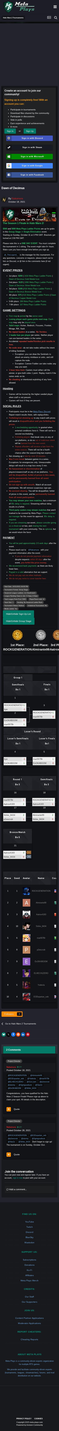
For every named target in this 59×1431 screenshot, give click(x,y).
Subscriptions (29, 1260)
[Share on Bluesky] (4, 1034)
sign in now (18, 1178)
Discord (29, 1232)
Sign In (10, 131)
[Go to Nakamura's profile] (4, 199)
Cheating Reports (29, 1339)
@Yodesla (31, 1079)
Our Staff (29, 1296)
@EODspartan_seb (16, 1079)
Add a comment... (18, 1189)
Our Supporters (29, 1302)
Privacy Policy (23, 1419)
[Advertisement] (29, 53)
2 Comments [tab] (13, 1050)
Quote (17, 1109)
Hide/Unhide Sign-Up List (18, 614)
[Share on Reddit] (18, 1034)
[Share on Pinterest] (28, 1034)
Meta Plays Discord (41, 411)
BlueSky (30, 1237)
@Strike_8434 (30, 1088)
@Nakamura (33, 550)
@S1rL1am (31, 1082)
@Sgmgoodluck (25, 1085)
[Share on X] (8, 1034)
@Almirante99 (36, 1075)
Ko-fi (29, 1270)
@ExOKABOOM (14, 1088)
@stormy (11, 1085)
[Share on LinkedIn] (23, 1034)
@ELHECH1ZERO (15, 1082)
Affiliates (29, 1275)
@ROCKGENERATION (17, 1075)
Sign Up (30, 131)
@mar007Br (44, 1079)
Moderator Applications (29, 1323)
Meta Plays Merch (29, 1280)
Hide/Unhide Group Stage (18, 621)
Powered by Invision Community (29, 1425)
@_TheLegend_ (11, 255)
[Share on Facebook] (13, 1034)
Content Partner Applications (29, 1318)
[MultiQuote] (9, 1109)
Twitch (29, 1227)
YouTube (29, 1222)
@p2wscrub (44, 1082)
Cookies (38, 1419)
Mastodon (29, 1242)
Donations (30, 1265)
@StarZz (38, 1085)
